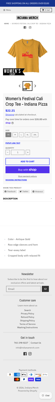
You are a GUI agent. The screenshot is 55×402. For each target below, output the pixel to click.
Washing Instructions (16, 180)
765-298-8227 (21, 342)
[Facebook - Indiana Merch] (25, 27)
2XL (35, 134)
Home (6, 24)
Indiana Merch (31, 387)
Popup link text (13, 143)
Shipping (10, 114)
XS (8, 134)
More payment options (27, 176)
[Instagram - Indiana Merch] (30, 27)
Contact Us (36, 342)
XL (28, 134)
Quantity (10, 148)
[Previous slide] (20, 86)
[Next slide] (35, 86)
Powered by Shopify (27, 390)
